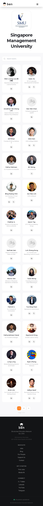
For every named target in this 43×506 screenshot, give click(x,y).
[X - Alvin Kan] (34, 145)
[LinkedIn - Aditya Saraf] (29, 398)
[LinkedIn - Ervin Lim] (11, 398)
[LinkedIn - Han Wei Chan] (31, 117)
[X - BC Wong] (31, 173)
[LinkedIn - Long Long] (11, 370)
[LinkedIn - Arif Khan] (11, 147)
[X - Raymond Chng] (34, 341)
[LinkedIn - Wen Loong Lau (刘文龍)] (11, 88)
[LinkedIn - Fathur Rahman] (11, 173)
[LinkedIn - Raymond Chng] (29, 341)
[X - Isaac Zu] (34, 87)
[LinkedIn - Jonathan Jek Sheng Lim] (11, 118)
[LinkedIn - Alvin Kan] (29, 145)
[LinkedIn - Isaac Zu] (29, 87)
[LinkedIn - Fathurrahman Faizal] (11, 341)
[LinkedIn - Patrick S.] (11, 315)
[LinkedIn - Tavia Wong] (31, 286)
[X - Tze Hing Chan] (34, 313)
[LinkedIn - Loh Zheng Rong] (31, 258)
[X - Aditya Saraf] (34, 398)
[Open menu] (37, 4)
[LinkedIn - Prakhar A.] (11, 230)
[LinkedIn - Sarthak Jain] (11, 258)
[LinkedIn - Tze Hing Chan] (29, 313)
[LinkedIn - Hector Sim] (11, 286)
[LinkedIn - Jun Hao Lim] (31, 200)
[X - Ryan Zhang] (31, 370)
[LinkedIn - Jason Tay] (31, 230)
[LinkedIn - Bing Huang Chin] (9, 202)
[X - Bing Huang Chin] (13, 202)
